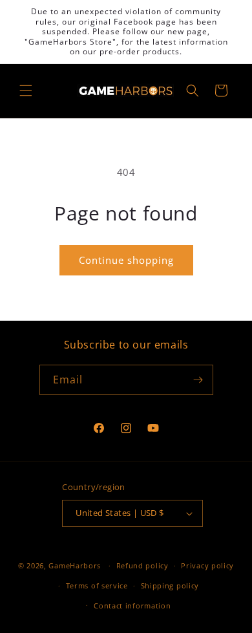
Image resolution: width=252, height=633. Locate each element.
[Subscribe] (198, 380)
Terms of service (97, 585)
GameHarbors (74, 565)
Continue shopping (126, 259)
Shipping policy (170, 585)
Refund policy (142, 565)
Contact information (132, 605)
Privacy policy (207, 565)
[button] (26, 90)
